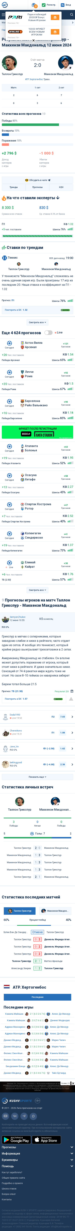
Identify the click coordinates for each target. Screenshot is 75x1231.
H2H (61, 187)
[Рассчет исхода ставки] (72, 691)
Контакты (7, 1199)
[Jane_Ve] (5, 748)
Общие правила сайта (13, 1178)
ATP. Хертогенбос (34, 79)
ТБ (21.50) (17, 691)
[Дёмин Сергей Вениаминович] (5, 732)
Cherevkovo (16, 730)
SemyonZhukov (17, 617)
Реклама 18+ (13, 23)
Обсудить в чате (36, 180)
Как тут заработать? (12, 1172)
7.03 (62, 717)
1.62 (62, 748)
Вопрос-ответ (9, 1194)
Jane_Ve (14, 746)
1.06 (62, 732)
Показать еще (36, 777)
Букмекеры (10, 1160)
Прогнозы (37, 187)
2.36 (62, 764)
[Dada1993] (5, 716)
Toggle (48, 332)
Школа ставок (9, 1188)
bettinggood (16, 762)
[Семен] (5, 619)
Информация (11, 1153)
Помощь (8, 1166)
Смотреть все (36, 322)
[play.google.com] (16, 1140)
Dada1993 (15, 715)
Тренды (14, 187)
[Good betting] (5, 764)
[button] (33, 5)
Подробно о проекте (12, 1183)
